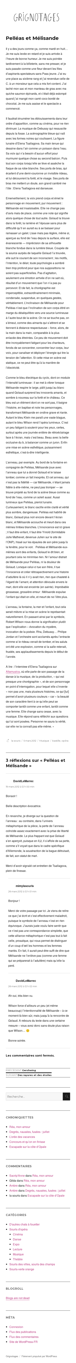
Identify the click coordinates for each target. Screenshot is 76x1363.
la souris (15, 740)
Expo (16, 1244)
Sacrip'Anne (17, 1175)
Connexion (16, 1327)
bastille (56, 740)
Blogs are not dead (18, 1298)
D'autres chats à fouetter (24, 1224)
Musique (44, 740)
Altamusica (13, 671)
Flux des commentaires (24, 1337)
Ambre (13, 1185)
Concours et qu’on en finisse (27, 1142)
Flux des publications (22, 1332)
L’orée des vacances (22, 1137)
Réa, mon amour (19, 1127)
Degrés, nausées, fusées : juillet (29, 1132)
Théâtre (18, 1259)
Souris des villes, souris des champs (32, 1264)
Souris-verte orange (21, 1269)
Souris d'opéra (18, 1229)
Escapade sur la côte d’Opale (27, 1147)
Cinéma (18, 1234)
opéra (65, 740)
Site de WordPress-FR (23, 1342)
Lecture (17, 1249)
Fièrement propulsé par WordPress (39, 1356)
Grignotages (12, 1356)
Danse (17, 1239)
